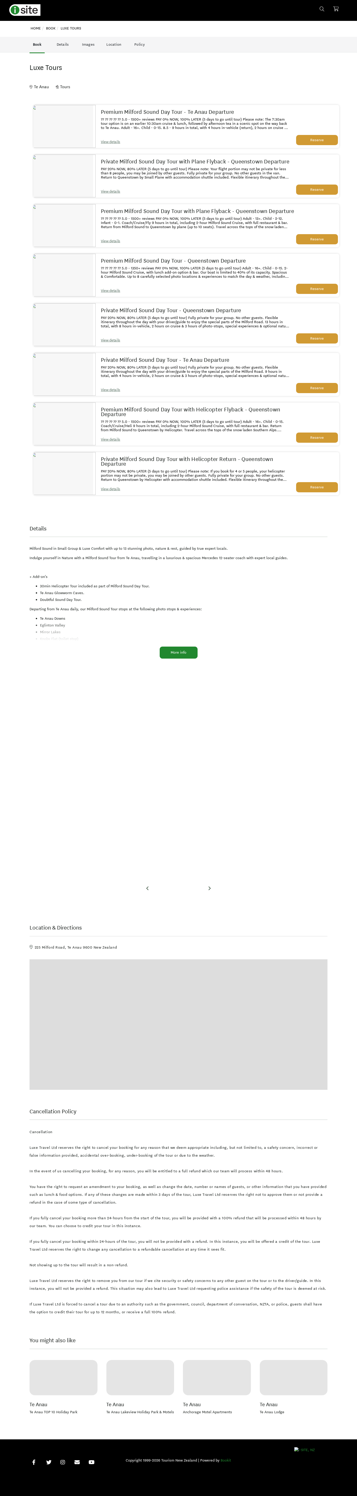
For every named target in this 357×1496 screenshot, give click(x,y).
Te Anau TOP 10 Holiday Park (53, 1412)
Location (113, 44)
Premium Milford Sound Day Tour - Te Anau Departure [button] (167, 112)
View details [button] (110, 141)
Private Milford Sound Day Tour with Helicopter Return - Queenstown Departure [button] (187, 461)
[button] (63, 126)
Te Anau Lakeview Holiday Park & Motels (140, 1412)
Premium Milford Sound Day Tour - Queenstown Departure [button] (173, 260)
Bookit (226, 1460)
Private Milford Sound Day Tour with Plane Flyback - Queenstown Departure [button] (195, 161)
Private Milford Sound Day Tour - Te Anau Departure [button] (165, 360)
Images (88, 44)
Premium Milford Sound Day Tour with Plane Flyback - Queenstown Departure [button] (197, 211)
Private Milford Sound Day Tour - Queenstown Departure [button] (171, 310)
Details (63, 44)
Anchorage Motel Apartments (207, 1412)
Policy (139, 44)
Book (37, 44)
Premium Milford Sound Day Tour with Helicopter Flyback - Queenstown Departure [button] (190, 412)
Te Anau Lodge (272, 1412)
